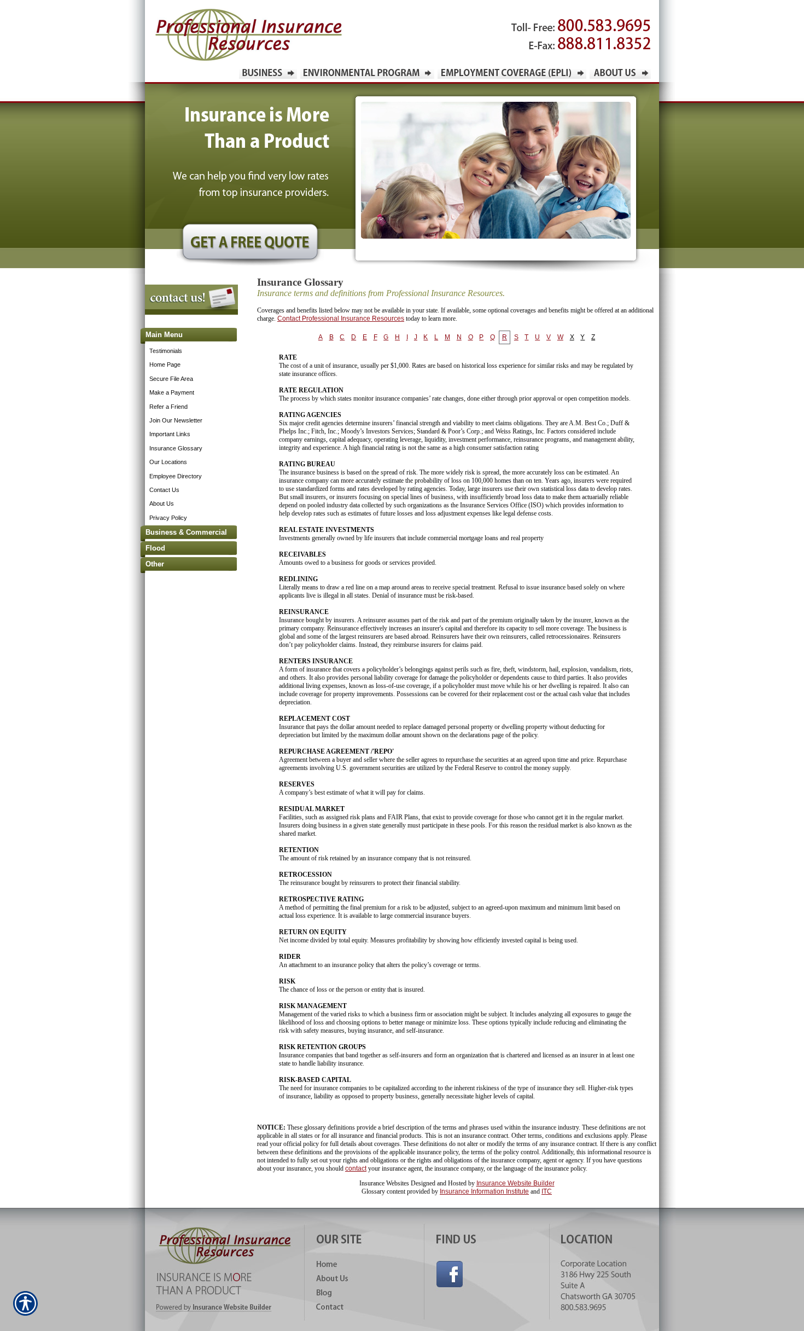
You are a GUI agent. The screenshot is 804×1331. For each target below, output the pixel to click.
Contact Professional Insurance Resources (340, 318)
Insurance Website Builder (515, 1183)
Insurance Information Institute (484, 1191)
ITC (546, 1191)
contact (355, 1168)
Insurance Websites (384, 1183)
